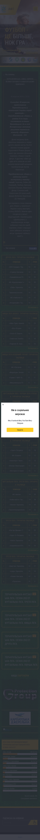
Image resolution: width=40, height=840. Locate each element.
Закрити (20, 430)
